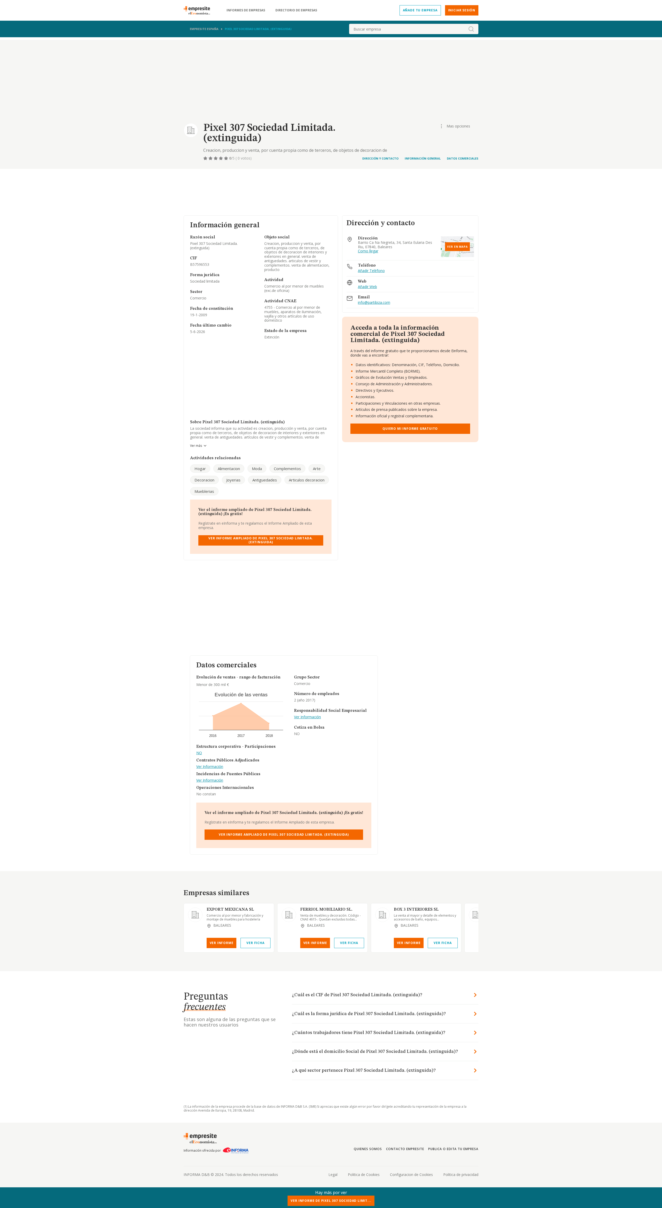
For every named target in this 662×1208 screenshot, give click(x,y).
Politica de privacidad (460, 1174)
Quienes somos (368, 1149)
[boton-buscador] (471, 29)
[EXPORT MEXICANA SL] (195, 915)
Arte (317, 468)
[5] (226, 158)
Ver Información (209, 767)
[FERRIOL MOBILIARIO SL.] (289, 915)
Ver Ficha (255, 943)
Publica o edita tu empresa (453, 1149)
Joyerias (233, 479)
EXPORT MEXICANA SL (230, 910)
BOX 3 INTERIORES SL (416, 910)
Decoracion (204, 479)
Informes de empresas (246, 10)
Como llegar (368, 251)
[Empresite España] (199, 10)
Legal (332, 1174)
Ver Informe (222, 943)
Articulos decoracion (307, 479)
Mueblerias (204, 491)
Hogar (200, 468)
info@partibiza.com (374, 302)
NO (199, 753)
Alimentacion (229, 468)
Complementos (287, 468)
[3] (216, 158)
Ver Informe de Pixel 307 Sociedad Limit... (331, 1200)
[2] (211, 158)
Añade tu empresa (420, 10)
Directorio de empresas (296, 10)
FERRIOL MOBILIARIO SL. (326, 910)
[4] (221, 158)
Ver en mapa (457, 246)
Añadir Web (367, 287)
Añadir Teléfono (371, 271)
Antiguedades (264, 479)
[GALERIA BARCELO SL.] (476, 915)
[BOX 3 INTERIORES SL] (382, 915)
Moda (257, 468)
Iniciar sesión (461, 10)
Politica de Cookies (364, 1174)
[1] (205, 158)
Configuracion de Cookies (411, 1174)
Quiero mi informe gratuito (410, 428)
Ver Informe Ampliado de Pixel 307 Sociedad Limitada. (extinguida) (260, 540)
